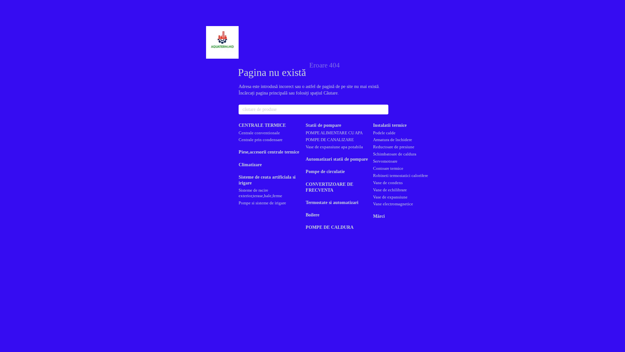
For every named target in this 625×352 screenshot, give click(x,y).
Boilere (312, 215)
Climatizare (250, 164)
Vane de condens (388, 182)
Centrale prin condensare (261, 139)
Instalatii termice (390, 125)
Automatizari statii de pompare (337, 159)
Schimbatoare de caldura (394, 154)
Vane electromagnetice (393, 203)
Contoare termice (388, 168)
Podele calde (384, 132)
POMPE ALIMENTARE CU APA (334, 132)
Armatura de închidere (392, 139)
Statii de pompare (323, 125)
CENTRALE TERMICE (262, 125)
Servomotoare (385, 161)
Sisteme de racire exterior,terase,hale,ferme (260, 193)
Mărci (379, 216)
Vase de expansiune (390, 197)
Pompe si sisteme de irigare (262, 202)
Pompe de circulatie (325, 171)
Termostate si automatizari (332, 202)
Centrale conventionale (259, 132)
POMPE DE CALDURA (330, 227)
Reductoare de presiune (393, 146)
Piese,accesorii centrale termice (269, 152)
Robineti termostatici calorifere (400, 175)
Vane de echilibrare (390, 189)
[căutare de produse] (383, 109)
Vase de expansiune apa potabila (334, 146)
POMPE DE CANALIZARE (330, 139)
